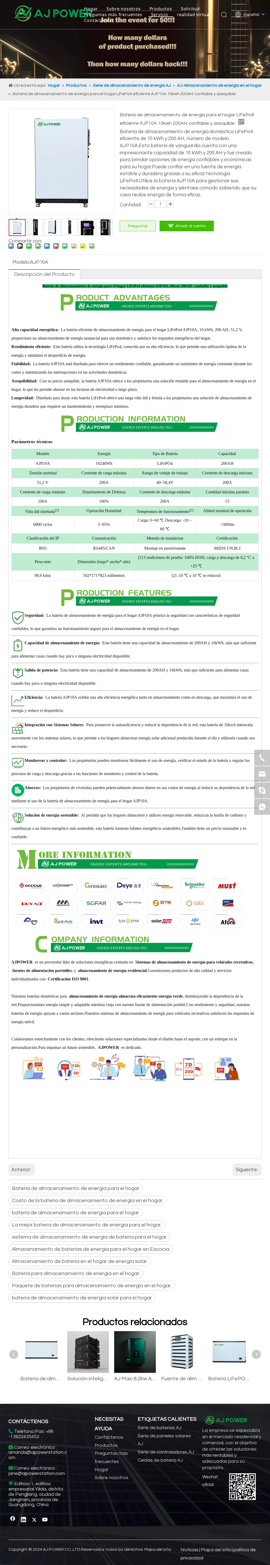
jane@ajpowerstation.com (36, 1473)
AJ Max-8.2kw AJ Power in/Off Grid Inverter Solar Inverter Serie (135, 1378)
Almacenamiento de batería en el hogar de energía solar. (80, 1261)
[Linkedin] (23, 1519)
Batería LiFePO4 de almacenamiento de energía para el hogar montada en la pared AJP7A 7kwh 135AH (229, 1378)
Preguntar (138, 226)
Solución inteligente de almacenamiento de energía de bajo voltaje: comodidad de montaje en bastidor (88, 1378)
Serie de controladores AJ (166, 1452)
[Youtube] (45, 1519)
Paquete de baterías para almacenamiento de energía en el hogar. (92, 1285)
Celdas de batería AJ (160, 1460)
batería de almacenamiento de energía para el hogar (75, 1212)
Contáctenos (98, 20)
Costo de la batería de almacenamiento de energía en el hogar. (87, 1200)
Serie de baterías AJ (159, 1427)
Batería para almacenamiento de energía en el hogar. (76, 1273)
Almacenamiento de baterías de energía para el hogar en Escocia (90, 1249)
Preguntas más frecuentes (113, 14)
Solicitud (190, 9)
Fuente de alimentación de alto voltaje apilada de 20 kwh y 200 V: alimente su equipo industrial (182, 1378)
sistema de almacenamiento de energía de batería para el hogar (89, 1237)
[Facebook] (12, 1519)
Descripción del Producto (44, 274)
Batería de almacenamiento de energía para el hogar (75, 1188)
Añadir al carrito (190, 226)
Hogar (91, 9)
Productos (161, 9)
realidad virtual (193, 14)
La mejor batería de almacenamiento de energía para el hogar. (87, 1225)
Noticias (190, 1549)
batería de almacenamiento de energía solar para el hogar (82, 1297)
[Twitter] (34, 1519)
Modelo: (21, 262)
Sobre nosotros (124, 9)
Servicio (159, 14)
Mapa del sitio (157, 1549)
